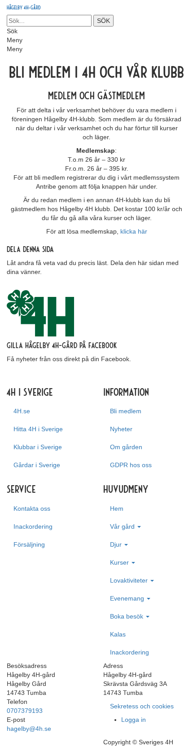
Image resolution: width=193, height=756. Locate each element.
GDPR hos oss (131, 465)
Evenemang (128, 598)
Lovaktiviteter (129, 580)
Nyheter (121, 429)
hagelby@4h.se (29, 728)
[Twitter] (15, 280)
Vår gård (123, 526)
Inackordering (33, 526)
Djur (116, 544)
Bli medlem (125, 411)
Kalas (118, 634)
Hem (116, 508)
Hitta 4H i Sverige (38, 429)
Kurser (120, 562)
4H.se (21, 411)
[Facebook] (9, 280)
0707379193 (25, 710)
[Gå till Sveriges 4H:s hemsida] (40, 312)
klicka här (133, 231)
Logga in (133, 719)
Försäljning (29, 544)
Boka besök (127, 616)
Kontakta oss (31, 508)
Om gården (126, 447)
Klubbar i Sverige (37, 447)
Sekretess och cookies (142, 706)
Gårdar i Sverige (36, 465)
